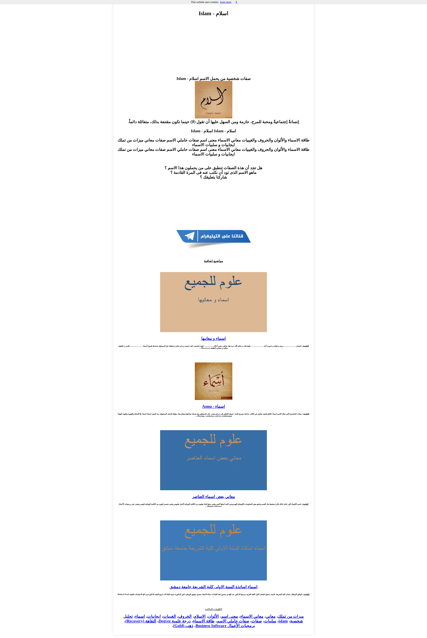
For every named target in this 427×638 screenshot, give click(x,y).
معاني (271, 616)
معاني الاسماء (251, 616)
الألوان (213, 616)
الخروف (185, 616)
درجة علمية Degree (175, 621)
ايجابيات (154, 616)
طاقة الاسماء (204, 621)
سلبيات (270, 621)
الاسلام (200, 616)
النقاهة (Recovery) (140, 621)
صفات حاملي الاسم (233, 621)
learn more (225, 2)
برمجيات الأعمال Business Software (225, 625)
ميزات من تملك (291, 616)
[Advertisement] (213, 49)
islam (283, 621)
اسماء (140, 616)
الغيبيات (169, 616)
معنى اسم (229, 616)
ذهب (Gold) (183, 625)
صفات (257, 621)
